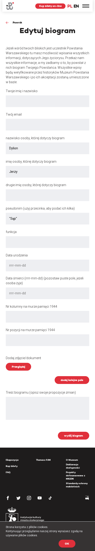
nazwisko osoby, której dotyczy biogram (35, 138)
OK (67, 543)
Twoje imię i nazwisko (22, 91)
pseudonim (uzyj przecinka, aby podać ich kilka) (40, 208)
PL (69, 6)
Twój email (14, 114)
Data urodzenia (17, 255)
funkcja (11, 232)
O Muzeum (72, 459)
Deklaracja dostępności (73, 466)
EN (76, 6)
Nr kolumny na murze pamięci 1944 (31, 306)
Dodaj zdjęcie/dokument (23, 358)
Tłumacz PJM (43, 459)
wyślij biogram (73, 435)
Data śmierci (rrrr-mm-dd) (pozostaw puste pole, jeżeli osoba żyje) (44, 280)
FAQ (8, 472)
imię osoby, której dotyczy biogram (31, 161)
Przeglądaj (18, 366)
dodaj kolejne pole (72, 380)
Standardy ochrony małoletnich (76, 485)
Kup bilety (12, 466)
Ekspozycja (12, 459)
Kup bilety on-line (50, 6)
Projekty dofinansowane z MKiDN (75, 475)
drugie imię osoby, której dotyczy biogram (36, 185)
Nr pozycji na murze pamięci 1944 (30, 330)
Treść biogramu (41, 392)
